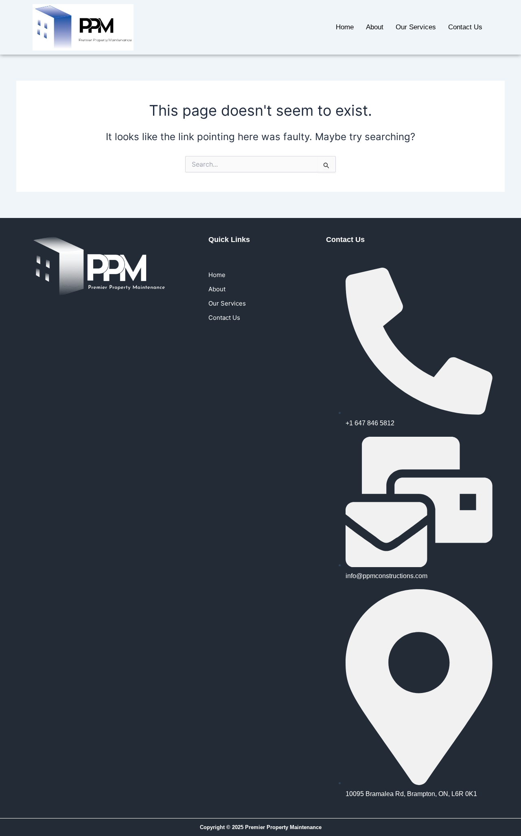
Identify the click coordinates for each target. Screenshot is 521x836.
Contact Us (465, 27)
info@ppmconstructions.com (386, 575)
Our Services (416, 27)
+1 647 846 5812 (370, 423)
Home (345, 27)
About (374, 27)
